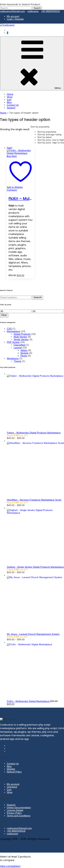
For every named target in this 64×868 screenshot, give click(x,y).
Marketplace (13, 331)
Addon (23, 350)
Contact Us (13, 105)
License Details (15, 810)
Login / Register (15, 19)
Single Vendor (21, 339)
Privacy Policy (14, 813)
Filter (4, 315)
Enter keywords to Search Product (20, 4)
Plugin (23, 355)
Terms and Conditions (18, 815)
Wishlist (11, 769)
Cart (9, 99)
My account (13, 16)
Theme (17, 361)
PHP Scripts (13, 342)
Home (10, 94)
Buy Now (12, 156)
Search (38, 297)
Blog (9, 102)
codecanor (33, 11)
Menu (58, 88)
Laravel (18, 347)
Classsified (19, 344)
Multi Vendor (20, 336)
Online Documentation (19, 807)
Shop (9, 96)
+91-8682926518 (50, 11)
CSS (9, 328)
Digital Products (22, 334)
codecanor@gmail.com (12, 11)
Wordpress (13, 358)
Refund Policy (14, 771)
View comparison (10, 866)
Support (11, 107)
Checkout (12, 786)
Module (24, 353)
